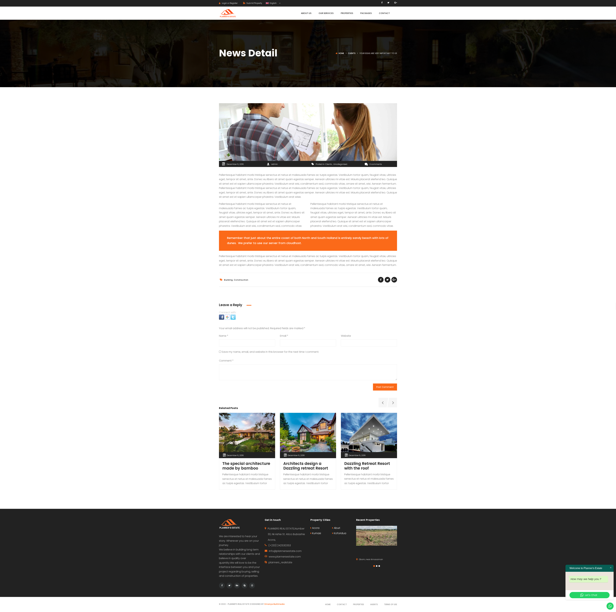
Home (341, 53)
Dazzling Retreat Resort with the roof (367, 466)
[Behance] (237, 585)
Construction (241, 280)
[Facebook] (381, 3)
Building (228, 280)
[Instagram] (252, 585)
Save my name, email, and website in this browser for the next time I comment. (270, 352)
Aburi (336, 528)
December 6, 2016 (235, 164)
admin (274, 164)
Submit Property (254, 3)
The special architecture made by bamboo (246, 466)
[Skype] (244, 585)
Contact (342, 604)
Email (284, 336)
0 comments (375, 164)
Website (346, 336)
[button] (222, 317)
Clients (351, 53)
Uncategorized (340, 164)
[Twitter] (388, 3)
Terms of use (390, 604)
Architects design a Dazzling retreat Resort (305, 466)
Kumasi (316, 533)
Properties (358, 604)
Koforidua (339, 533)
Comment (226, 360)
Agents (374, 604)
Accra (315, 528)
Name (223, 336)
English (273, 3)
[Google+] (395, 3)
